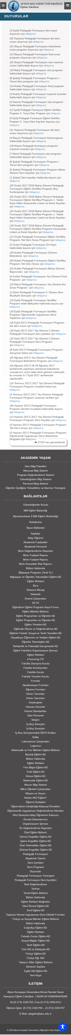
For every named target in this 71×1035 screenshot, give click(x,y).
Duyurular (35, 871)
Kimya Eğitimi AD (35, 776)
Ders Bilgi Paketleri (35, 466)
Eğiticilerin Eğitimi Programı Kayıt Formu (35, 607)
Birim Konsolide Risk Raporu (35, 563)
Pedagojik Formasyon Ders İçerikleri (35, 880)
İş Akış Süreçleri (35, 724)
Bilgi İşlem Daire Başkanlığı (52, 1030)
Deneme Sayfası (35, 966)
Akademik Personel (35, 546)
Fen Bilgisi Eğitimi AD (35, 767)
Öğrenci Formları (35, 689)
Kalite (35, 737)
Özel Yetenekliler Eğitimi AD (35, 845)
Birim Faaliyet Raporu (35, 555)
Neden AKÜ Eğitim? (35, 797)
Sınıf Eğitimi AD (35, 910)
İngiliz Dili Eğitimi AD (35, 971)
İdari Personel (35, 715)
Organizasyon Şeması (35, 823)
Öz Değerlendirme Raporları (35, 828)
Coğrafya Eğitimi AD (35, 927)
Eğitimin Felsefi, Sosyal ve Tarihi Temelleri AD (35, 633)
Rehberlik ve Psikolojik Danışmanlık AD (35, 646)
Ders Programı (35, 867)
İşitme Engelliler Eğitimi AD (35, 841)
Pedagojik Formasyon (35, 854)
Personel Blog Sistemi (35, 483)
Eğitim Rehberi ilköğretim (35, 901)
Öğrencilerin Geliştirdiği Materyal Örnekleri (35, 806)
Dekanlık (36, 594)
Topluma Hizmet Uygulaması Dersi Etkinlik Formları (35, 914)
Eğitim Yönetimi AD (35, 624)
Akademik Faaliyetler (35, 542)
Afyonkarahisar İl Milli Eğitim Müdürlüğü (35, 516)
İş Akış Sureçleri (35, 728)
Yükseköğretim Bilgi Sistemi (35, 479)
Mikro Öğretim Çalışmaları (35, 789)
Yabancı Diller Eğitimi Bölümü (35, 962)
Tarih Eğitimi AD (36, 945)
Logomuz (35, 745)
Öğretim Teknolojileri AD (35, 641)
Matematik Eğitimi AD (35, 780)
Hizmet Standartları (35, 711)
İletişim (35, 719)
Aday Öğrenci (35, 537)
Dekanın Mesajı (36, 589)
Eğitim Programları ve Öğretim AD (35, 615)
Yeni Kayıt (35, 975)
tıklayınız (60, 240)
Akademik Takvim (35, 858)
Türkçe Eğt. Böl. (35, 958)
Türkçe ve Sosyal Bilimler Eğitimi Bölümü (35, 919)
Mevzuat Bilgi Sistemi (35, 470)
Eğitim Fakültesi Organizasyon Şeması (35, 650)
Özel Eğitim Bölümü (35, 832)
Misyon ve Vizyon (35, 793)
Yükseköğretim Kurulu (35, 504)
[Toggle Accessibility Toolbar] (62, 1026)
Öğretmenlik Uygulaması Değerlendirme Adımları (35, 810)
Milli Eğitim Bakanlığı (35, 510)
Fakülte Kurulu (35, 672)
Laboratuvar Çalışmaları (36, 741)
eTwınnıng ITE (35, 659)
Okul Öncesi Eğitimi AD (35, 906)
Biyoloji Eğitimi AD (35, 754)
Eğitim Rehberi (35, 581)
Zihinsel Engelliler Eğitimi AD (35, 849)
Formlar (35, 680)
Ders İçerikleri (36, 862)
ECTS (35, 602)
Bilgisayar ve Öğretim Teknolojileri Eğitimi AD (35, 576)
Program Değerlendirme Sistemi (35, 474)
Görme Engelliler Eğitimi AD (35, 836)
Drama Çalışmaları (35, 598)
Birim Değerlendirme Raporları (35, 550)
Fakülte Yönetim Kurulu (35, 676)
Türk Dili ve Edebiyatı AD (35, 949)
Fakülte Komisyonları (35, 667)
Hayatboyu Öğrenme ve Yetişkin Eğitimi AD (35, 637)
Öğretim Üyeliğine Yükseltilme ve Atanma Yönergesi (35, 487)
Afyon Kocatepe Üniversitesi (26, 1030)
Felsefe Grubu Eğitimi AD (35, 936)
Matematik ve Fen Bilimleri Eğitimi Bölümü (35, 750)
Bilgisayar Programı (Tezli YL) (36, 572)
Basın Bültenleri (36, 527)
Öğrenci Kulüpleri (36, 802)
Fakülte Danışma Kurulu (36, 663)
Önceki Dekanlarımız (35, 819)
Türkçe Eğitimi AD (35, 953)
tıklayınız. (31, 33)
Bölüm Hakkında (35, 568)
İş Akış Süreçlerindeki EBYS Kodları (35, 732)
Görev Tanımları (35, 693)
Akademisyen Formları (36, 685)
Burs (35, 585)
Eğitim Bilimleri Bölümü (35, 611)
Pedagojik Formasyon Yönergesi (35, 875)
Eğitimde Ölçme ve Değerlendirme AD (35, 628)
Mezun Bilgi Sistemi (35, 784)
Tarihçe (35, 888)
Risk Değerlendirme (35, 884)
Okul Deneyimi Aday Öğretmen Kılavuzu (36, 815)
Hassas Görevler (35, 706)
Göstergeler (35, 702)
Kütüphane (35, 522)
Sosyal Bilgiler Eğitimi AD (35, 940)
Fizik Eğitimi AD (35, 771)
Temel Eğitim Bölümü (35, 893)
